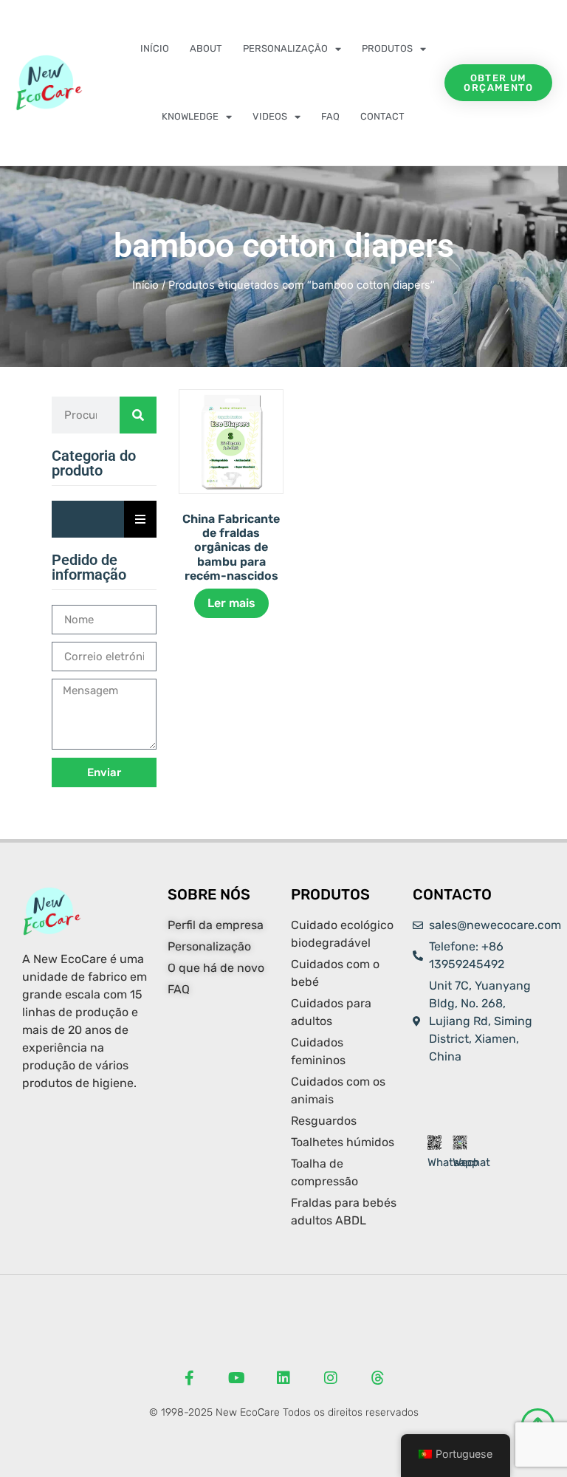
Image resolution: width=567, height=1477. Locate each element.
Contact (382, 116)
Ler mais (231, 603)
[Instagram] (331, 1378)
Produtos (387, 48)
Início (154, 48)
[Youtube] (236, 1378)
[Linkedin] (283, 1378)
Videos (269, 116)
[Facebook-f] (189, 1378)
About (206, 48)
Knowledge (190, 116)
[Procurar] (138, 415)
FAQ (330, 116)
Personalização (285, 48)
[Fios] (378, 1378)
